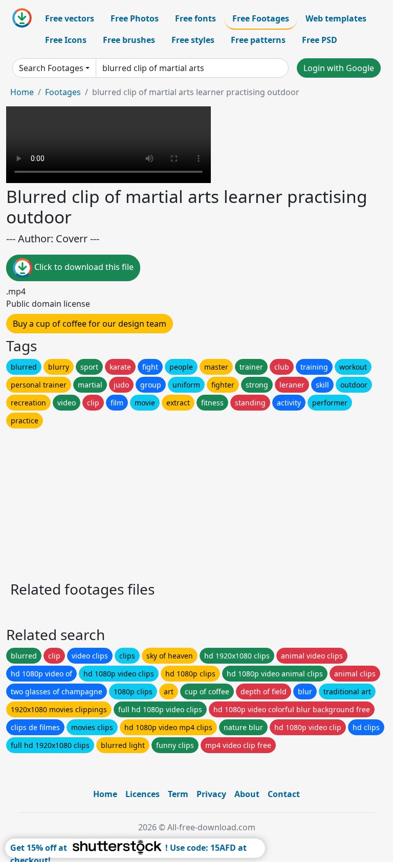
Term (178, 794)
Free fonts (195, 18)
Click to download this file (83, 267)
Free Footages (260, 18)
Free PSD (319, 40)
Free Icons (65, 40)
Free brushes (129, 40)
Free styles (192, 40)
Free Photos (135, 18)
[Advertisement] (196, 502)
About (246, 794)
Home (22, 92)
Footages (63, 92)
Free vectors (69, 18)
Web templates (335, 18)
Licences (142, 794)
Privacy (211, 794)
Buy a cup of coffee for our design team (89, 323)
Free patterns (258, 40)
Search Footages (51, 68)
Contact (284, 794)
